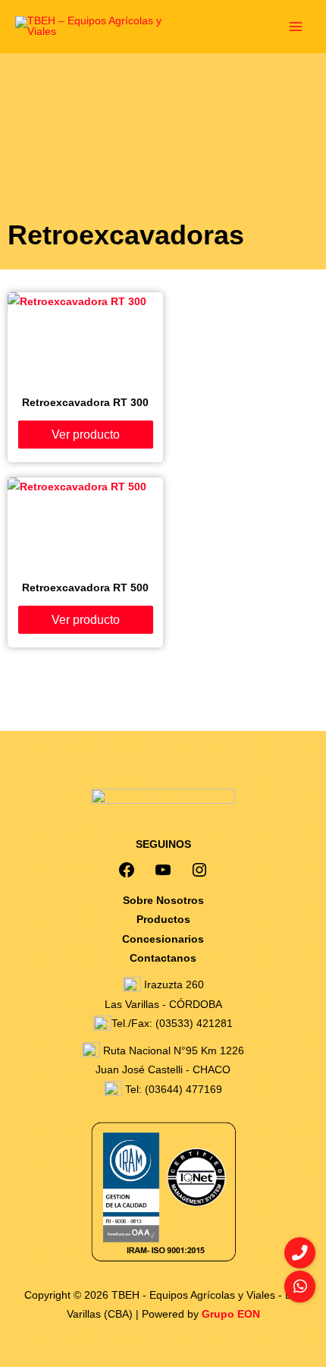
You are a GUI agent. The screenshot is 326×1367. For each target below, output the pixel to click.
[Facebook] (127, 870)
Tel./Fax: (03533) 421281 (172, 1023)
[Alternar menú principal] (296, 26)
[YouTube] (163, 870)
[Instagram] (199, 870)
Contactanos (163, 958)
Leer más (86, 433)
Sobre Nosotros (163, 900)
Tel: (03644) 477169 (172, 1089)
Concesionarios (163, 939)
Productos (163, 919)
